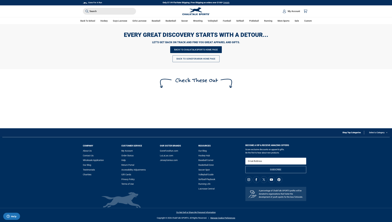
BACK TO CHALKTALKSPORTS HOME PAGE (196, 49)
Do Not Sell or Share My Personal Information (196, 212)
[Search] (87, 11)
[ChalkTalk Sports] (196, 11)
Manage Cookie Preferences (222, 218)
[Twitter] (263, 179)
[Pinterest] (279, 179)
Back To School (87, 21)
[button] (104, 21)
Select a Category (376, 132)
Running (268, 21)
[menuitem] (291, 11)
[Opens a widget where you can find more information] (11, 216)
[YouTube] (271, 179)
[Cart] (305, 11)
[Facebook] (256, 179)
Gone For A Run (95, 2)
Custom (308, 21)
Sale (297, 21)
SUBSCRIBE (275, 169)
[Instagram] (248, 179)
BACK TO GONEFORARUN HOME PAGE (196, 59)
